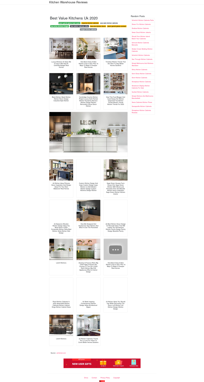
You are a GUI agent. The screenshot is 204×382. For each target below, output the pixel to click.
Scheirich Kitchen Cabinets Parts (143, 20)
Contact (94, 378)
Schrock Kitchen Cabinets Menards (140, 44)
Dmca (86, 378)
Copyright (116, 378)
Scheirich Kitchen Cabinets (141, 55)
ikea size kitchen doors (98, 26)
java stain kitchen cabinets (109, 23)
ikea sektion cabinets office (79, 26)
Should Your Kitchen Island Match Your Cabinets (141, 37)
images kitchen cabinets (88, 29)
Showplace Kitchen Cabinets (141, 82)
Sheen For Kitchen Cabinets (141, 24)
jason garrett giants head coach (69, 23)
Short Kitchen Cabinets (139, 78)
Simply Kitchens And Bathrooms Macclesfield (142, 97)
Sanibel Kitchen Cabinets (140, 92)
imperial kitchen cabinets (90, 23)
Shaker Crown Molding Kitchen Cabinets (142, 50)
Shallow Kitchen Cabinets (140, 28)
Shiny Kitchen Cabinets (139, 69)
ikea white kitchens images (60, 26)
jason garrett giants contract (117, 26)
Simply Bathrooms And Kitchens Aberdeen (142, 64)
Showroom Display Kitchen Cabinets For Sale (141, 87)
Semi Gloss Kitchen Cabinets (141, 73)
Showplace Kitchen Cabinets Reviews (141, 111)
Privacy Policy (105, 378)
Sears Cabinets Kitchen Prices (142, 102)
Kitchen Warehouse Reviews (68, 2)
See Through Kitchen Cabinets (142, 59)
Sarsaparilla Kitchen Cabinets (142, 106)
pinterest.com (61, 353)
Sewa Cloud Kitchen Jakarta (141, 32)
